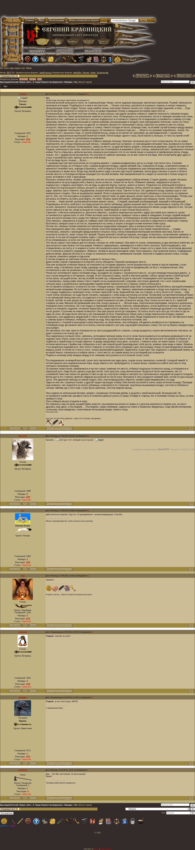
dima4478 (22, 436)
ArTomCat (22, 770)
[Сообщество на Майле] (27, 59)
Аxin (23, 576)
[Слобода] (73, 59)
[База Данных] (42, 59)
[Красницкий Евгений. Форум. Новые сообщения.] (59, 429)
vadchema (23, 79)
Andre (93, 73)
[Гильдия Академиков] (88, 59)
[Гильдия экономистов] (103, 59)
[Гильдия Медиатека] (111, 59)
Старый (22, 94)
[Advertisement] (61, 9)
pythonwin (22, 632)
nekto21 (32, 79)
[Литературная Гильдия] (58, 59)
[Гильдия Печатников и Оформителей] (65, 59)
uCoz (96, 849)
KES (9, 73)
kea (22, 510)
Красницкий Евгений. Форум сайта (15, 82)
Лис (76, 82)
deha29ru (77, 73)
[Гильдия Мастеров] (81, 59)
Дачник (86, 73)
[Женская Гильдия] (50, 59)
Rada (39, 79)
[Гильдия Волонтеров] (35, 59)
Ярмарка (68, 82)
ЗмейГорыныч (45, 73)
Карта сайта (106, 849)
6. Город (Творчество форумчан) (47, 82)
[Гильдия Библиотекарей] (96, 59)
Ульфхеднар (102, 73)
